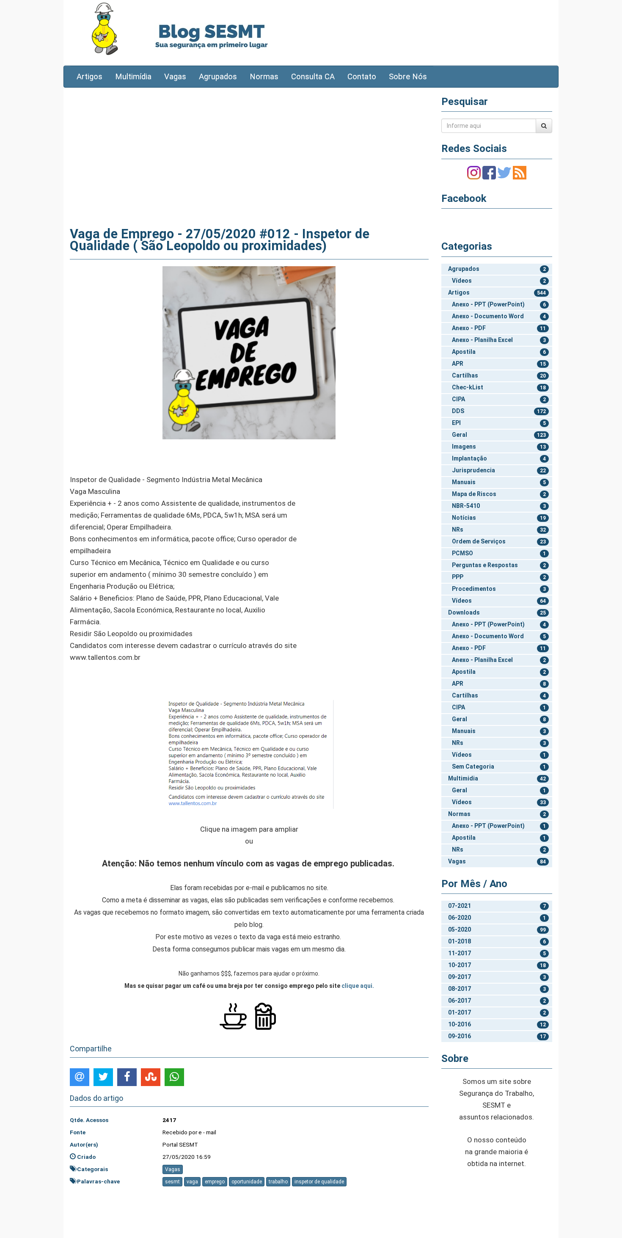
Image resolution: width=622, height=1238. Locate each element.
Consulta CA (313, 76)
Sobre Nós (408, 76)
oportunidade (246, 1182)
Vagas (175, 76)
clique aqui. (357, 985)
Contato (361, 76)
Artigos (89, 76)
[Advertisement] (249, 155)
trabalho (278, 1182)
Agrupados (218, 76)
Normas (264, 76)
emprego (215, 1182)
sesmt (172, 1182)
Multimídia (133, 76)
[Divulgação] (249, 352)
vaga (192, 1182)
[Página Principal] (105, 28)
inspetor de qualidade (319, 1182)
